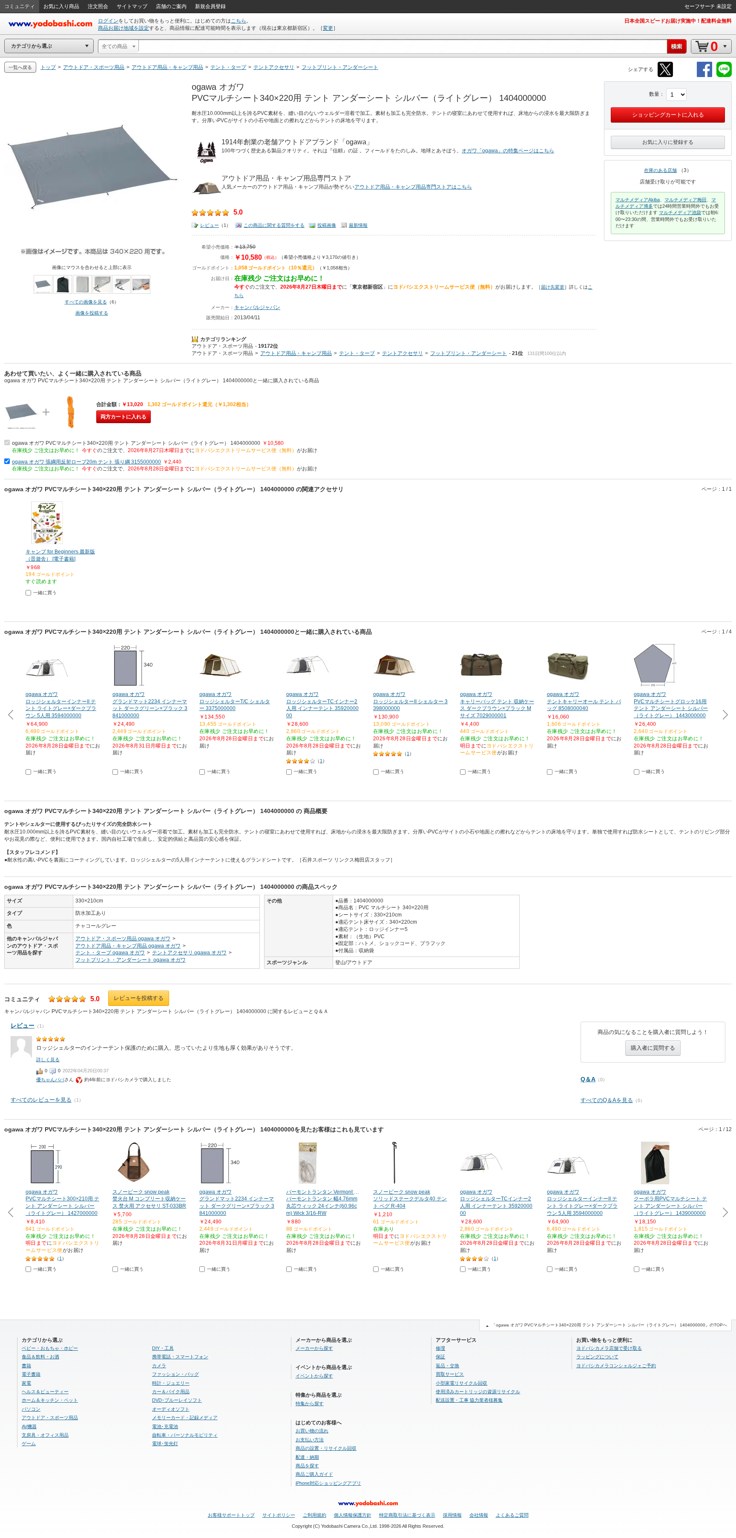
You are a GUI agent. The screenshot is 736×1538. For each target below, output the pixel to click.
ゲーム (29, 1443)
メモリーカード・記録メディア (185, 1417)
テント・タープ (357, 353)
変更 (328, 28)
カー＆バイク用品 (171, 1391)
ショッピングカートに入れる (668, 115)
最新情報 (358, 225)
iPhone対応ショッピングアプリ (328, 1483)
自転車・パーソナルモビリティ (185, 1435)
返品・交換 (447, 1365)
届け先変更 (552, 286)
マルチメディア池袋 (680, 212)
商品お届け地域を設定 (123, 28)
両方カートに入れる (124, 417)
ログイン (108, 21)
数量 (654, 94)
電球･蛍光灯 (165, 1443)
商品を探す (307, 1465)
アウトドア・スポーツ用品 (222, 346)
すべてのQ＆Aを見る (607, 1100)
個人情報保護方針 (352, 1515)
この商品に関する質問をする (274, 225)
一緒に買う (45, 592)
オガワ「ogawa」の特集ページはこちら (508, 151)
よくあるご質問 (512, 1515)
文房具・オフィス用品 (45, 1435)
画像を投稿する (91, 312)
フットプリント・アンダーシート (468, 353)
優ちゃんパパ (50, 1079)
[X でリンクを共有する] (665, 75)
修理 (440, 1348)
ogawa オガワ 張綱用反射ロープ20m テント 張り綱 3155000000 (86, 462)
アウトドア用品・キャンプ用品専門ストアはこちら (413, 187)
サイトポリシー (278, 1515)
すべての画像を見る (86, 301)
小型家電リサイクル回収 (461, 1383)
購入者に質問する (653, 1048)
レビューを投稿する (139, 998)
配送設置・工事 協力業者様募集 (469, 1400)
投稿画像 (326, 225)
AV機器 (29, 1426)
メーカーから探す (314, 1348)
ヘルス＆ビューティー (45, 1391)
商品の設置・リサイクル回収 (326, 1448)
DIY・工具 (163, 1348)
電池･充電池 (165, 1426)
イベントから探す (314, 1375)
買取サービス (450, 1374)
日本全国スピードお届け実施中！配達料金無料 (678, 21)
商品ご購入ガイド (314, 1474)
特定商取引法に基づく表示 (407, 1515)
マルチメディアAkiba (637, 199)
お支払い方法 (310, 1439)
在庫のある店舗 (660, 170)
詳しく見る (48, 1059)
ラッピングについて (597, 1356)
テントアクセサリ (402, 353)
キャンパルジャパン (257, 307)
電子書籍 (31, 1374)
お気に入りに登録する (667, 142)
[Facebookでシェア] (704, 75)
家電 (26, 1383)
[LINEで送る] (724, 75)
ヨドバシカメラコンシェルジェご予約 (616, 1365)
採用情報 (452, 1515)
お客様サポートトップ (231, 1515)
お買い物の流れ (312, 1430)
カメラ (159, 1365)
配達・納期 (307, 1457)
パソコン (31, 1409)
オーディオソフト (171, 1409)
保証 (440, 1356)
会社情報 (478, 1515)
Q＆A (588, 1079)
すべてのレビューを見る (41, 1100)
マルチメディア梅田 (685, 199)
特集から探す (310, 1403)
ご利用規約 (314, 1515)
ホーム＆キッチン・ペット (50, 1400)
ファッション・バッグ (175, 1374)
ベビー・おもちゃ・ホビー (50, 1348)
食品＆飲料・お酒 (40, 1356)
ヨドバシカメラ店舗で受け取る (609, 1348)
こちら (238, 21)
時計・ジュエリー (171, 1383)
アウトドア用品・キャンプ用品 (296, 353)
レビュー (209, 225)
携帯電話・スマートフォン (180, 1356)
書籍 (26, 1365)
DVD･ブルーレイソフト (177, 1400)
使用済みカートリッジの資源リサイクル (478, 1391)
